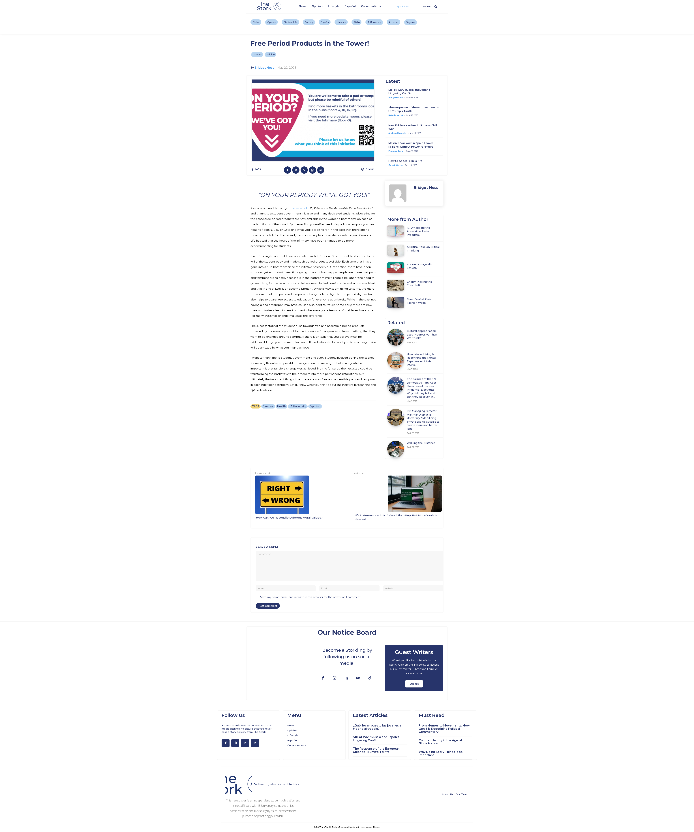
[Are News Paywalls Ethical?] (395, 267)
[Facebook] (287, 170)
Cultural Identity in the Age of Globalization (440, 742)
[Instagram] (335, 678)
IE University (298, 406)
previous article (298, 208)
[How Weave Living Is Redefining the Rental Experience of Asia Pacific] (395, 360)
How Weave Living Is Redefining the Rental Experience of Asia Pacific (421, 360)
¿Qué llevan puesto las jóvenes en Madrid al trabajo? (378, 727)
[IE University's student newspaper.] (269, 6)
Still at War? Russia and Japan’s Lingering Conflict (409, 91)
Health (281, 406)
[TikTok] (370, 678)
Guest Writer (395, 165)
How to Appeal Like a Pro (405, 161)
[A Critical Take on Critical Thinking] (395, 250)
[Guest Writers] (414, 668)
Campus (257, 54)
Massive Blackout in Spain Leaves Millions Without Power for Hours (410, 144)
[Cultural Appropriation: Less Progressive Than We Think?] (395, 337)
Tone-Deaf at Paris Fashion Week (419, 301)
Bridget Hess (264, 67)
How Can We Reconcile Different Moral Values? (289, 517)
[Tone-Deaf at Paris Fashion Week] (395, 302)
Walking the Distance (421, 443)
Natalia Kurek (395, 115)
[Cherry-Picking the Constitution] (395, 285)
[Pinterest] (304, 170)
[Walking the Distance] (395, 449)
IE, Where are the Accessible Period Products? (418, 231)
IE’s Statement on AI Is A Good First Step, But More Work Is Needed (395, 517)
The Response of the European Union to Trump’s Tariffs (376, 750)
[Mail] (358, 678)
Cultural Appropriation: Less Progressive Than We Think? (422, 334)
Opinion (270, 54)
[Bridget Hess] (399, 193)
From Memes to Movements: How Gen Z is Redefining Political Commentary (444, 729)
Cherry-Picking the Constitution (419, 283)
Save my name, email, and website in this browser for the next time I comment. (310, 597)
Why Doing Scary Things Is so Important (441, 753)
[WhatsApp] (312, 170)
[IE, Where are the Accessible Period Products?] (395, 230)
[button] (431, 6)
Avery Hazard (395, 97)
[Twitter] (295, 170)
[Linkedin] (320, 170)
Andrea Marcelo (397, 133)
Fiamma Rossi (396, 151)
